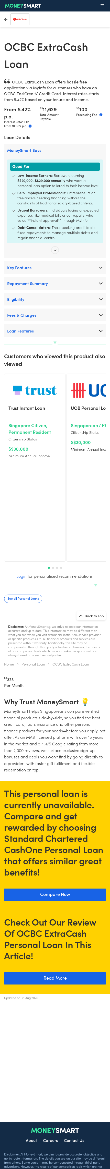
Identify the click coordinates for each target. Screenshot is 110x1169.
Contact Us (74, 1140)
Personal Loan (33, 664)
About (31, 1140)
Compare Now (55, 894)
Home (9, 664)
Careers (50, 1140)
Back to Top (94, 615)
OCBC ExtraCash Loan (70, 664)
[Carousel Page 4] (61, 568)
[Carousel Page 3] (57, 568)
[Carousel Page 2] (53, 568)
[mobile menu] (102, 6)
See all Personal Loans (23, 598)
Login (21, 576)
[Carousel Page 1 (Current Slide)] (49, 568)
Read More (55, 978)
